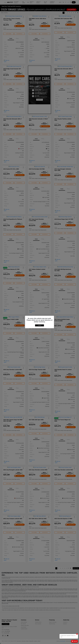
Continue (39, 325)
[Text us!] (74, 641)
